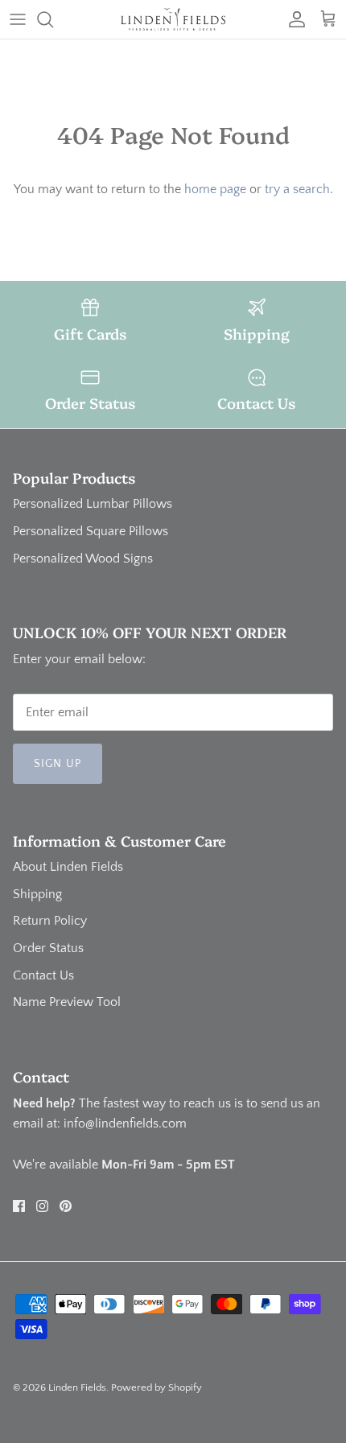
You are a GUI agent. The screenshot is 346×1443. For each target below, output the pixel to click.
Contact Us (43, 975)
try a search (297, 189)
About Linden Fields (68, 867)
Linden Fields (77, 1387)
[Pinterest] (66, 1206)
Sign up (57, 763)
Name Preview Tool (67, 1002)
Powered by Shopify (156, 1387)
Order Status (48, 948)
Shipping (37, 894)
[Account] (293, 19)
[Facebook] (19, 1206)
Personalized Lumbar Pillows (92, 504)
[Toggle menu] (17, 19)
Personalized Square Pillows (90, 531)
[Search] (53, 19)
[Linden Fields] (173, 19)
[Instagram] (42, 1206)
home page (215, 189)
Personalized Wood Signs (83, 558)
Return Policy (50, 920)
